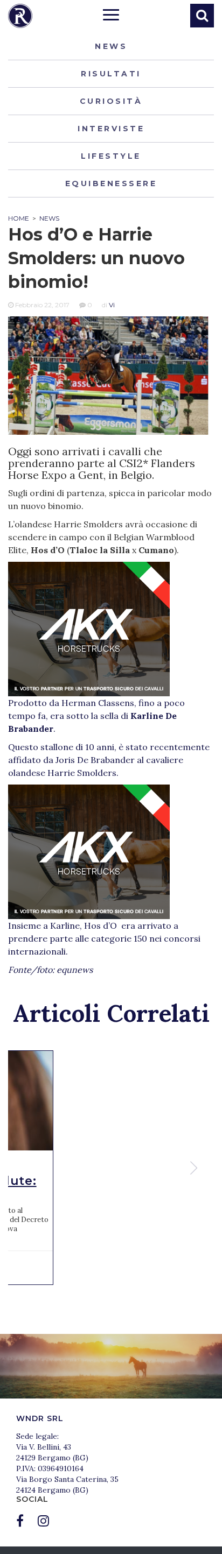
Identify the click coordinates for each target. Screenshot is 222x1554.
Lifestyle (111, 156)
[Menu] (111, 16)
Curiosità (111, 101)
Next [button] (195, 1168)
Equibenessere (111, 183)
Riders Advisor (20, 16)
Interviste (111, 128)
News (111, 46)
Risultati (111, 74)
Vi (112, 305)
